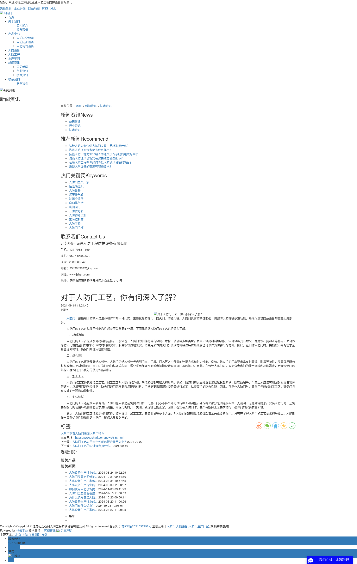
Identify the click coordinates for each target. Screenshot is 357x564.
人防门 (171, 526)
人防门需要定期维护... (83, 476)
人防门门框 (76, 227)
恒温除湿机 (76, 186)
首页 (11, 17)
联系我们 (14, 79)
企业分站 (20, 8)
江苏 (31, 534)
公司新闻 (22, 67)
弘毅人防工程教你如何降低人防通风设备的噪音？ (101, 162)
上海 (25, 534)
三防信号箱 (76, 211)
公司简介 (22, 25)
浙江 (38, 534)
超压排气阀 (76, 194)
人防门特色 (97, 433)
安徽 (45, 534)
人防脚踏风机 (77, 215)
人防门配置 (68, 433)
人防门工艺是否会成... (83, 493)
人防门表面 (82, 433)
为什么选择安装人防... (83, 497)
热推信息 (6, 8)
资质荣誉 (22, 29)
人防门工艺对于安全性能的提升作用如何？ (99, 441)
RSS (45, 8)
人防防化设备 (25, 38)
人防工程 (14, 54)
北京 (18, 534)
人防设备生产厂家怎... (83, 481)
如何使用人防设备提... (83, 489)
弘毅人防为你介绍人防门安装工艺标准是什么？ (99, 146)
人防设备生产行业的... (83, 472)
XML (53, 8)
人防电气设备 (25, 46)
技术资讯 (22, 75)
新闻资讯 (14, 62)
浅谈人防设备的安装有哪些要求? (90, 166)
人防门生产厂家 (79, 182)
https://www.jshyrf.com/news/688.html (99, 437)
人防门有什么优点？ (82, 505)
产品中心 (14, 33)
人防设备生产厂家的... (83, 510)
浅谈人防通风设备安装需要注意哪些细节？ (96, 158)
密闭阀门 (75, 207)
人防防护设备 (25, 42)
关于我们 (14, 21)
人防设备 (14, 50)
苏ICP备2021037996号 (136, 526)
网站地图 (34, 8)
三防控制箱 (76, 219)
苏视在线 (50, 530)
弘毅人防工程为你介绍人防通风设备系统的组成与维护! (104, 154)
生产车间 (14, 58)
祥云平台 (22, 530)
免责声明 (66, 530)
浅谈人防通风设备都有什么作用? (90, 150)
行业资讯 (22, 71)
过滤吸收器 (76, 198)
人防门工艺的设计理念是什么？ (92, 446)
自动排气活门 (77, 203)
